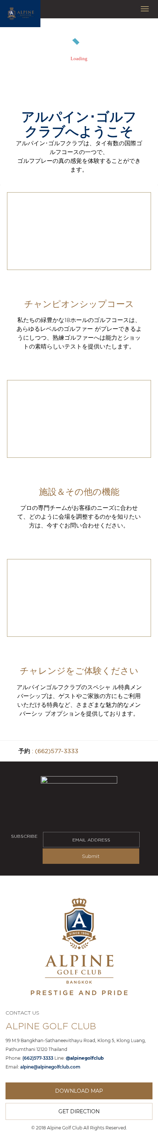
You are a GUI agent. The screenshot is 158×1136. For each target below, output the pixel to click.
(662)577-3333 (56, 751)
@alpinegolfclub (85, 1058)
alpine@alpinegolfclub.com (50, 1067)
